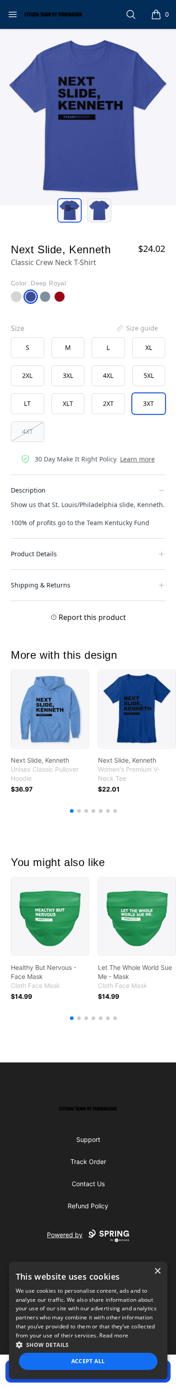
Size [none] (17, 328)
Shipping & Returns (40, 585)
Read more (113, 1335)
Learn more (137, 459)
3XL (68, 375)
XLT (68, 403)
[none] (137, 328)
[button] (88, 1344)
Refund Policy (88, 1206)
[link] (49, 709)
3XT (148, 403)
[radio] (27, 347)
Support (88, 1139)
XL (148, 347)
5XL (149, 375)
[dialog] (88, 1320)
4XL (108, 375)
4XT (27, 431)
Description (28, 490)
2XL (27, 375)
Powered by (65, 1235)
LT (27, 403)
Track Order (88, 1161)
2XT (108, 403)
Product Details (34, 554)
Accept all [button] (88, 1361)
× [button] (157, 1271)
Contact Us (88, 1184)
